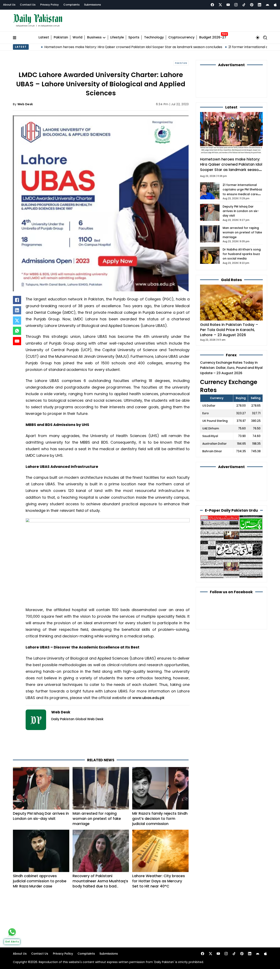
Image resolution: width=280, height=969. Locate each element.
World (77, 37)
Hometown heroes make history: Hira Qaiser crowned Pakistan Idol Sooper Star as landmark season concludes (98, 47)
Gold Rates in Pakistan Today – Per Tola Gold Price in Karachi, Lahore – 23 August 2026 (229, 329)
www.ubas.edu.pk (148, 697)
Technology (154, 37)
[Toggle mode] (257, 37)
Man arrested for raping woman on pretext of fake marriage (97, 818)
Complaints (71, 5)
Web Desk (25, 104)
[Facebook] (212, 4)
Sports (133, 37)
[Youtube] (228, 4)
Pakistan (61, 37)
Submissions (92, 5)
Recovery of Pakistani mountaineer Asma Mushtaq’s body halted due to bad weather (100, 883)
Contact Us (27, 5)
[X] (17, 320)
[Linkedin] (259, 4)
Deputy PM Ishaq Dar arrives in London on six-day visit (41, 816)
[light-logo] (38, 20)
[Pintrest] (251, 4)
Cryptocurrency (181, 37)
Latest (44, 37)
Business (94, 37)
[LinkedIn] (17, 310)
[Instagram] (236, 4)
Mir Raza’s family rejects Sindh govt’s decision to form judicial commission (160, 818)
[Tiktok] (244, 4)
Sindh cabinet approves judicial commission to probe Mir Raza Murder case (39, 881)
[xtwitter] (220, 4)
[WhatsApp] (17, 331)
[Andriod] (267, 4)
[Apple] (275, 4)
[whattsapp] (12, 932)
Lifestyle (117, 37)
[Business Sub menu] (104, 37)
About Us (9, 5)
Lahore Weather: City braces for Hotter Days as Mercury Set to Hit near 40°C (158, 881)
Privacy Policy (49, 5)
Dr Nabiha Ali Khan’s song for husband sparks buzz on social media (242, 254)
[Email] (17, 341)
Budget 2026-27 (212, 37)
